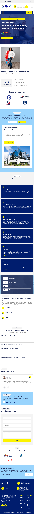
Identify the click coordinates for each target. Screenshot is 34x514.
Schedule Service (9, 142)
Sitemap (21, 507)
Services (28, 500)
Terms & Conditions (22, 505)
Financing (21, 498)
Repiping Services (7, 234)
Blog (27, 498)
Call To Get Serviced (7, 37)
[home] (6, 6)
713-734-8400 (30, 7)
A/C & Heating (6, 264)
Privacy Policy (22, 503)
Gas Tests (5, 249)
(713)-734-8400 (11, 402)
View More (5, 210)
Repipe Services (28, 505)
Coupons (21, 500)
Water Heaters (28, 508)
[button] (3, 12)
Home (28, 497)
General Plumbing (7, 189)
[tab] (12, 122)
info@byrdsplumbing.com (21, 7)
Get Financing (28, 12)
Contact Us (22, 501)
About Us (21, 497)
